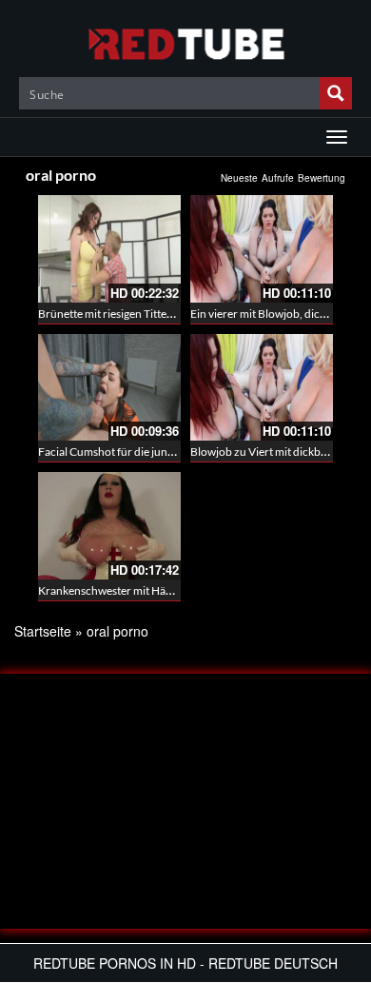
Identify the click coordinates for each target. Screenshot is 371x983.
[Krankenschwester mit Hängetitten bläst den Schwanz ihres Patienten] (109, 526)
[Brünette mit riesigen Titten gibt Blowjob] (109, 249)
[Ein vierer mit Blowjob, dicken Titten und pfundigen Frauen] (261, 249)
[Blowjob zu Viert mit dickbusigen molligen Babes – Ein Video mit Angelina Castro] (261, 388)
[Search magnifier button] (336, 93)
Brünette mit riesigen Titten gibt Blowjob (138, 313)
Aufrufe (278, 178)
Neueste (239, 178)
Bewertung (321, 178)
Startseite (42, 630)
